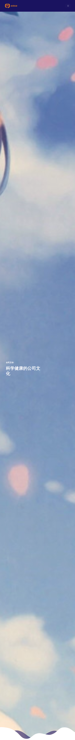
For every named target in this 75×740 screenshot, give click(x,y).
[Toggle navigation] (68, 5)
